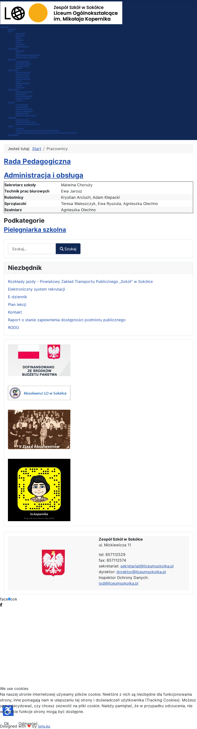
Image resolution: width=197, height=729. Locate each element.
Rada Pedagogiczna (37, 161)
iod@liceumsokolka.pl (118, 583)
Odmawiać (28, 723)
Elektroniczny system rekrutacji (36, 289)
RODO (13, 327)
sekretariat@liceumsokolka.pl (147, 566)
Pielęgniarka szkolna (35, 229)
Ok (6, 723)
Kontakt (15, 312)
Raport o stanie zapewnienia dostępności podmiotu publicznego (67, 319)
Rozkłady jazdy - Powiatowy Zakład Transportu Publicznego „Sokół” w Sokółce (80, 281)
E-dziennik (17, 296)
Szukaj (70, 248)
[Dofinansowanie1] (39, 359)
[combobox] (32, 248)
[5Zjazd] (39, 429)
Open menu (4, 27)
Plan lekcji (17, 304)
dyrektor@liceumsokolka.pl (141, 571)
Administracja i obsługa (43, 175)
